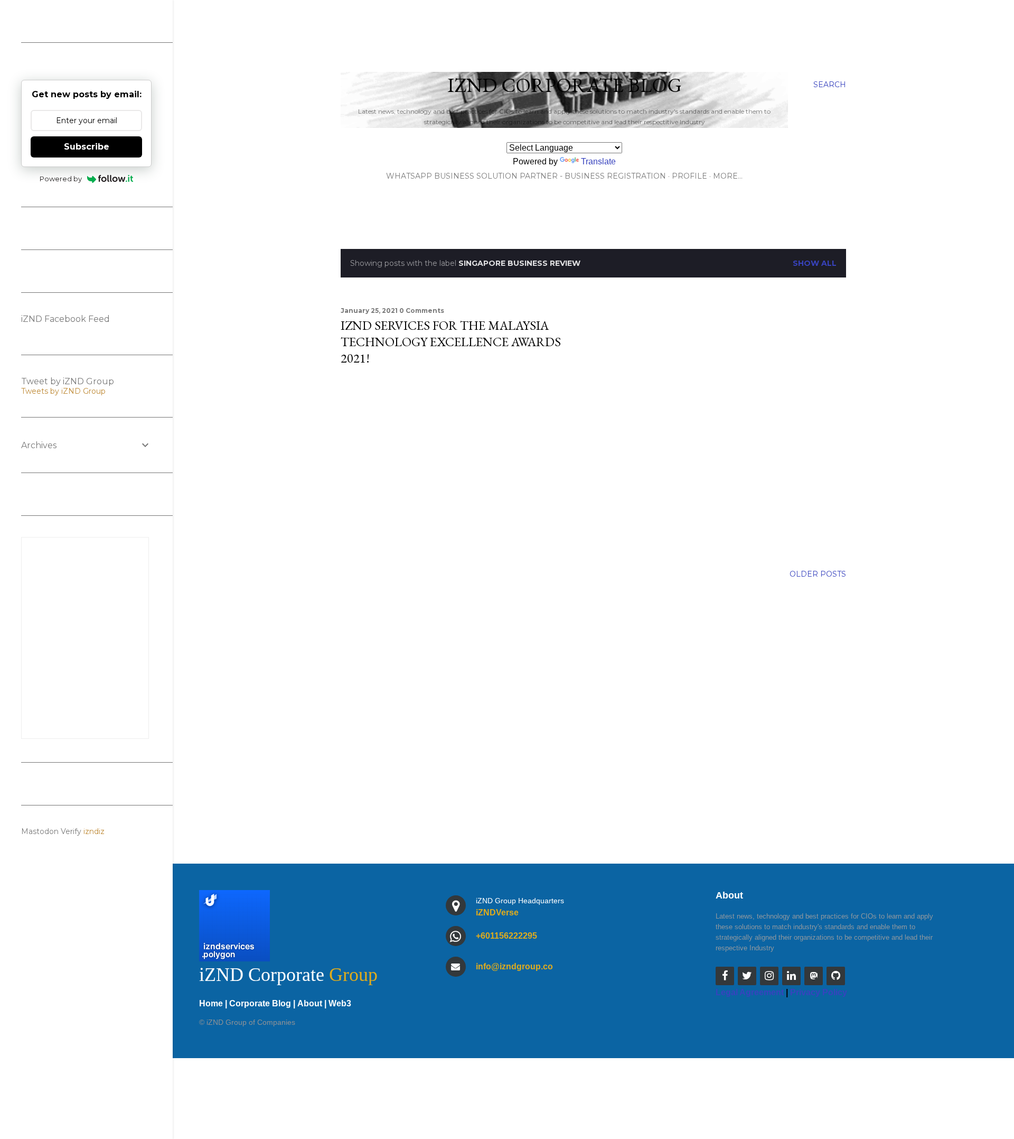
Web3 (339, 1003)
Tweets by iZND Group (63, 391)
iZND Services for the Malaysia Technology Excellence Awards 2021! (451, 341)
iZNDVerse (497, 912)
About (309, 1003)
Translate (598, 161)
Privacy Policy (818, 992)
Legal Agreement (750, 992)
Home (211, 1003)
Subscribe (86, 147)
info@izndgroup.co (514, 966)
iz (102, 831)
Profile (689, 176)
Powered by (61, 178)
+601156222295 (506, 935)
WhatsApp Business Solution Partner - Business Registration (526, 176)
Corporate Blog (260, 1003)
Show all (815, 263)
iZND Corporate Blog (564, 85)
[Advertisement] (464, 467)
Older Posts (818, 574)
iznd (91, 831)
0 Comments (421, 310)
